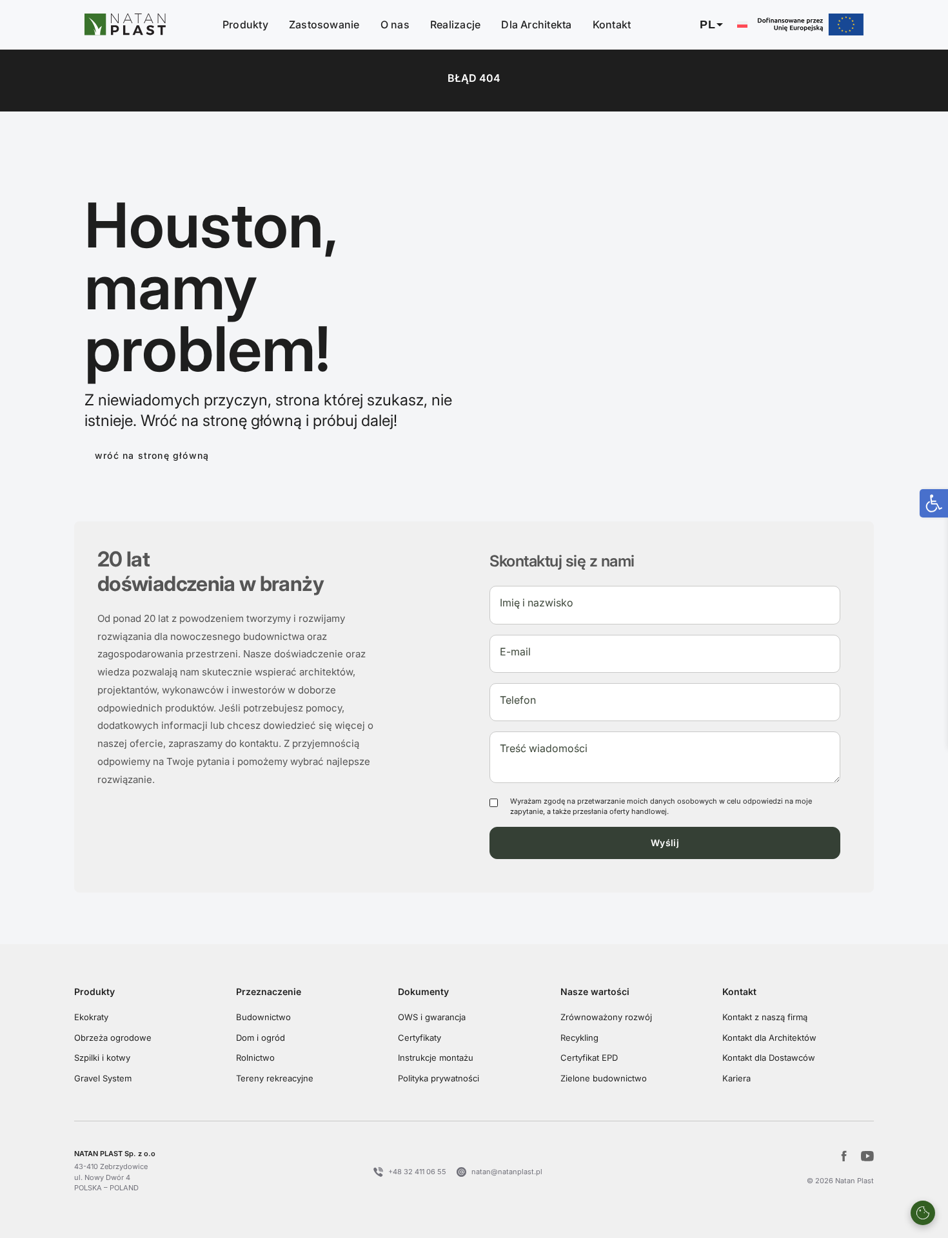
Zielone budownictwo (603, 1078)
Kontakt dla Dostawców (768, 1057)
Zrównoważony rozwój (606, 1017)
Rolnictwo (255, 1057)
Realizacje (455, 24)
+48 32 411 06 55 (417, 1171)
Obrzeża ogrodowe (113, 1037)
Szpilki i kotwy (102, 1057)
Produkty (245, 24)
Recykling (579, 1037)
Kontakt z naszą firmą (764, 1017)
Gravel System (103, 1078)
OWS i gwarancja (432, 1017)
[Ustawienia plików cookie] (923, 1213)
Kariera (736, 1078)
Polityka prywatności (438, 1078)
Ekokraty (91, 1017)
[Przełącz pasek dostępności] (934, 503)
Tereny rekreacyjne (274, 1078)
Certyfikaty (419, 1037)
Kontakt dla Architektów (769, 1037)
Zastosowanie (324, 24)
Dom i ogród (260, 1037)
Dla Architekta (536, 24)
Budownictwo (263, 1017)
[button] (721, 25)
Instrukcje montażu (435, 1057)
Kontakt (612, 24)
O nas (395, 24)
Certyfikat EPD (589, 1057)
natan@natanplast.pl (506, 1171)
